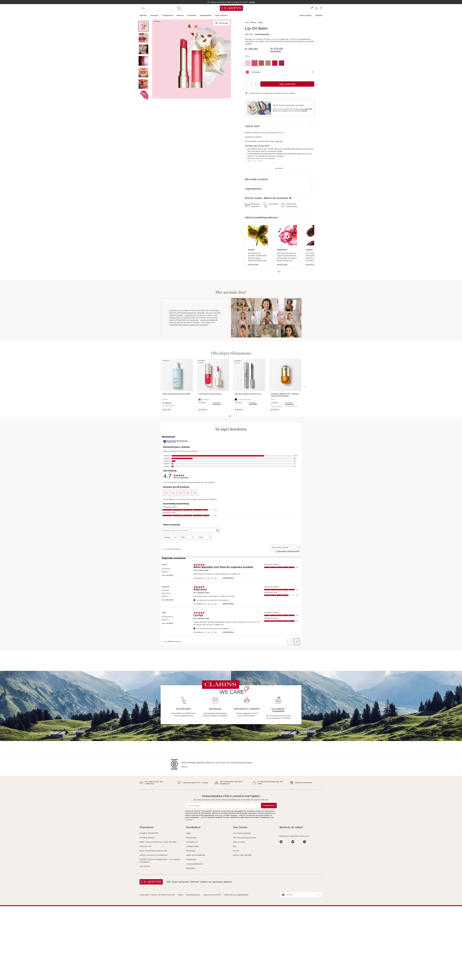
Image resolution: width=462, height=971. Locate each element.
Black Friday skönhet (242, 855)
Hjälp (188, 833)
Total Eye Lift (145, 846)
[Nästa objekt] (143, 103)
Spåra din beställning (195, 855)
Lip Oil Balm (145, 866)
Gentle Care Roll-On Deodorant (154, 855)
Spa (234, 846)
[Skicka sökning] (179, 8)
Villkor (180, 895)
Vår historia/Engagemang (244, 838)
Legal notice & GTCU (212, 895)
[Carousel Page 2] (280, 271)
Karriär (236, 851)
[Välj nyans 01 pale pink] (248, 63)
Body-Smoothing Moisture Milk (153, 851)
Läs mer (248, 44)
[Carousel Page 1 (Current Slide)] (278, 271)
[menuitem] (311, 8)
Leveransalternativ (194, 864)
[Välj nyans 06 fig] (281, 63)
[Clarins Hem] (231, 8)
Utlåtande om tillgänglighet (236, 895)
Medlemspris (276, 51)
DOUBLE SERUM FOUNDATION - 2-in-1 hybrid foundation (160, 860)
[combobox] (301, 894)
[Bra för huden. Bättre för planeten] (290, 198)
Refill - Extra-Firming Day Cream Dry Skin (158, 842)
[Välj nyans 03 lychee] (261, 63)
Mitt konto (190, 851)
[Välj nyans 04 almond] (268, 63)
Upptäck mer (253, 264)
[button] (143, 26)
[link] (276, 51)
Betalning (190, 868)
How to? (279, 141)
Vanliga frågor (192, 846)
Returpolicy (191, 838)
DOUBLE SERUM (147, 838)
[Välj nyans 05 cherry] (275, 63)
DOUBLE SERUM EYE (149, 833)
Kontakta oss (192, 842)
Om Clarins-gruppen (242, 833)
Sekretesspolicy (193, 895)
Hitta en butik (239, 842)
